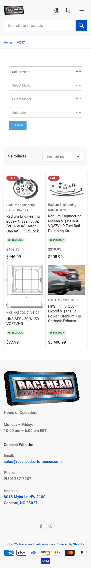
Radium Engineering (20, 205)
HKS (9, 312)
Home (8, 42)
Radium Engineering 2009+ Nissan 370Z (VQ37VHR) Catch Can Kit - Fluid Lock (23, 223)
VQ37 (21, 42)
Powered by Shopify (70, 544)
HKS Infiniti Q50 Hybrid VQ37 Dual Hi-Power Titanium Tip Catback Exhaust (65, 313)
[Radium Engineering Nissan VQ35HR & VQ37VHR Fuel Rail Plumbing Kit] (66, 188)
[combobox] (45, 25)
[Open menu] (81, 10)
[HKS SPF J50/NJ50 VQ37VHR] (24, 286)
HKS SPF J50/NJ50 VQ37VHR (22, 321)
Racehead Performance (36, 544)
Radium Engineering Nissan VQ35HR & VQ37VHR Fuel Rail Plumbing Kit (64, 223)
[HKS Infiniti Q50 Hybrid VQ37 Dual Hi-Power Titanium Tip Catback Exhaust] (66, 280)
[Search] (81, 25)
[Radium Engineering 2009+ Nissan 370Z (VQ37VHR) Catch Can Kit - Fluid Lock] (24, 188)
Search (18, 125)
